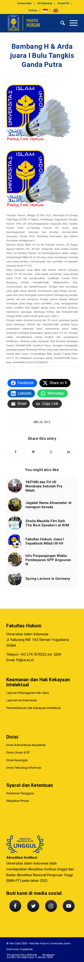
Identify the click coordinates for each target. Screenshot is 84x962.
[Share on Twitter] (33, 451)
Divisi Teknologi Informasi (23, 767)
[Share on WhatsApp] (51, 451)
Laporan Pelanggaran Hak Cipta (27, 693)
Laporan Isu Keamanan (21, 700)
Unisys (32, 10)
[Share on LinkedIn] (68, 451)
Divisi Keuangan (17, 760)
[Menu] (71, 23)
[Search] (60, 23)
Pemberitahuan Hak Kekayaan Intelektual (33, 708)
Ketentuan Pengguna (20, 793)
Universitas (24, 3)
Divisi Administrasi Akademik (26, 745)
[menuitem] (24, 3)
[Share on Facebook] (15, 451)
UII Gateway (44, 3)
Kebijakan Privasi (17, 800)
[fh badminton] (42, 115)
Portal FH (63, 3)
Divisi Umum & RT (18, 752)
